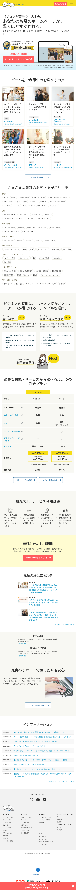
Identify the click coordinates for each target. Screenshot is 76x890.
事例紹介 (6, 836)
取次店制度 (42, 836)
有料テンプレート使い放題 (12, 439)
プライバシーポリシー (64, 824)
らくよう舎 (57, 165)
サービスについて (8, 817)
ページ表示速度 (8, 841)
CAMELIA (32, 165)
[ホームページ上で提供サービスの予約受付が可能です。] (22, 431)
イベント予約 (7, 828)
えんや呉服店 (9, 121)
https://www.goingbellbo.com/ (13, 167)
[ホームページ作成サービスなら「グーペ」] (12, 4)
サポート (7, 446)
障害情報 (42, 822)
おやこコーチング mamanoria (60, 120)
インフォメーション (45, 817)
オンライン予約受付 (12, 431)
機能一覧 (6, 825)
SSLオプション (7, 833)
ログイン (60, 830)
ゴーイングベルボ (10, 165)
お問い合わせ (25, 825)
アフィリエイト (44, 839)
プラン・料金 (7, 820)
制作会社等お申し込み (46, 842)
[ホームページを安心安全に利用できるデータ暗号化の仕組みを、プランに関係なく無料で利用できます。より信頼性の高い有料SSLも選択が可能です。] (22, 423)
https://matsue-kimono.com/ (12, 124)
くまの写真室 (33, 120)
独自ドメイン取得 (11, 415)
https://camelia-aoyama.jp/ (37, 167)
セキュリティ (61, 827)
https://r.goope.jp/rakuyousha (63, 167)
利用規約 (60, 822)
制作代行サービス (26, 828)
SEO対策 (6, 838)
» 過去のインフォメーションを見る (61, 781)
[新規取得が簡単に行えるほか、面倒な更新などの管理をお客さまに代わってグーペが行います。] (22, 415)
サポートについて (26, 817)
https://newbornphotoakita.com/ (38, 123)
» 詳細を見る (22, 644)
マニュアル (24, 820)
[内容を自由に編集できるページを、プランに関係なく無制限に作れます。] (22, 407)
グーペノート (25, 830)
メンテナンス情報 (44, 820)
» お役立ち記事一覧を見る (64, 624)
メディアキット (44, 844)
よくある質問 (25, 822)
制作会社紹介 (25, 833)
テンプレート (7, 822)
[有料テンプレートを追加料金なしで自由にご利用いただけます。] (22, 439)
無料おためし (60, 4)
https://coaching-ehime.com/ (62, 124)
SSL (5, 423)
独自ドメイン (7, 830)
